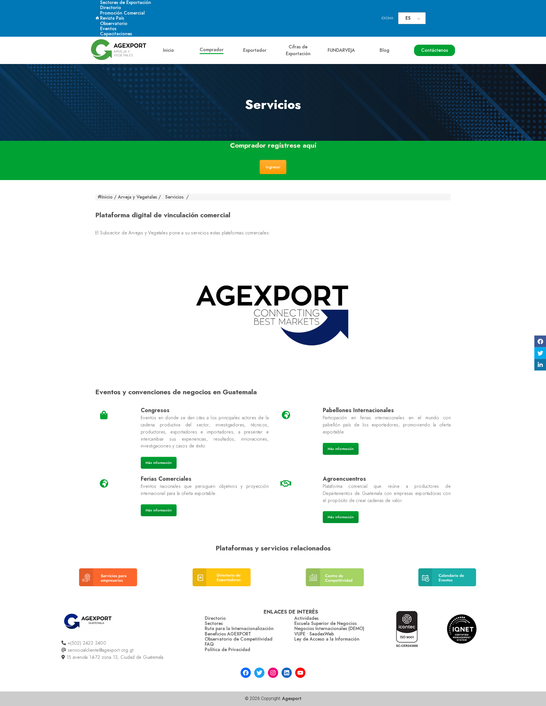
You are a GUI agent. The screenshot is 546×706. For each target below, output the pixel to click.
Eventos (108, 28)
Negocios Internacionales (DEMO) (329, 628)
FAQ (209, 644)
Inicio (168, 50)
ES (408, 18)
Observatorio (113, 23)
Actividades (306, 618)
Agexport (291, 698)
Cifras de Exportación (298, 50)
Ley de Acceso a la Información (326, 639)
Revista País (112, 18)
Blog (384, 50)
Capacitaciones (116, 33)
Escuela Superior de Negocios (325, 623)
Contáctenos (434, 50)
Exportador (254, 50)
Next (495, 582)
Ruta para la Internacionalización (239, 628)
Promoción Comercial (122, 13)
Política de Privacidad (227, 649)
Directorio (110, 7)
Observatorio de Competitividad (238, 639)
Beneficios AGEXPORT (228, 634)
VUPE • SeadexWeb (314, 634)
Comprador (212, 49)
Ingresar (273, 167)
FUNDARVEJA (341, 50)
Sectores (214, 623)
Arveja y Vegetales (137, 197)
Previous (49, 582)
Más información (159, 462)
